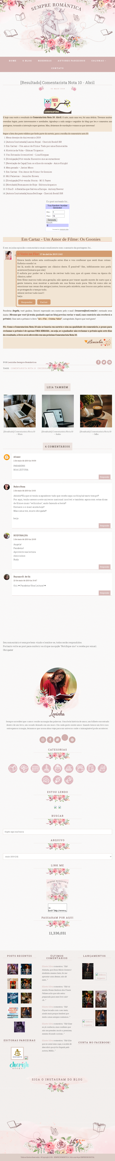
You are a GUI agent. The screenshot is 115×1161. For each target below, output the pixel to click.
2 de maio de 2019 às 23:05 (24, 539)
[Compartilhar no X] (104, 362)
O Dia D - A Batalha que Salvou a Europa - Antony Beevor (35, 189)
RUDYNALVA (20, 535)
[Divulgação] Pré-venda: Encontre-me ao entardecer (33, 159)
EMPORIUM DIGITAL (87, 1157)
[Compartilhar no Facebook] (98, 362)
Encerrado (44, 368)
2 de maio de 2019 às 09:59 (24, 460)
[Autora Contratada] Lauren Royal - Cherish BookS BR (34, 141)
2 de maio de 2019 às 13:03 (24, 490)
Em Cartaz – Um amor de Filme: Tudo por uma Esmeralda (36, 146)
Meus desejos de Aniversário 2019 (23, 137)
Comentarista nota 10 (23, 368)
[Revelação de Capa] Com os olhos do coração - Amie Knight (37, 163)
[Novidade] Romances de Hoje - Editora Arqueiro (31, 184)
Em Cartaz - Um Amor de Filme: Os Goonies (29, 171)
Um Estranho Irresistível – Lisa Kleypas (27, 154)
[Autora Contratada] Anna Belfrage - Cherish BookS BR (34, 193)
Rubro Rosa (19, 486)
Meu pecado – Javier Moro (19, 167)
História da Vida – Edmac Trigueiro (24, 150)
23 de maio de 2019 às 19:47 (25, 580)
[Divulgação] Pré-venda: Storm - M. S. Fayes (28, 180)
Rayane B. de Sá (21, 576)
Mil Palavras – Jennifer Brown (22, 176)
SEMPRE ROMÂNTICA (61, 1157)
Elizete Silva (47, 966)
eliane (16, 456)
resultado (58, 368)
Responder (104, 477)
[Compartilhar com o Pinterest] (109, 362)
